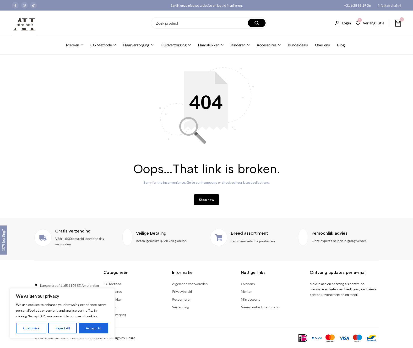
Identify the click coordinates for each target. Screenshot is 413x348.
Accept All (93, 328)
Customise (31, 328)
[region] (62, 313)
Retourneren (181, 299)
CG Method (112, 284)
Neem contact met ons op (260, 307)
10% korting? (3, 240)
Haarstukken (208, 45)
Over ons (322, 45)
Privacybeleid (182, 291)
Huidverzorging (174, 45)
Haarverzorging (136, 45)
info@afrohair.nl (389, 5)
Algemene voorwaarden (190, 284)
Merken (72, 45)
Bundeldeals (298, 45)
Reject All (62, 328)
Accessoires (267, 45)
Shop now (206, 200)
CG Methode (101, 45)
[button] (370, 23)
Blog (341, 45)
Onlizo (130, 338)
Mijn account (250, 299)
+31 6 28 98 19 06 (357, 5)
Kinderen (238, 45)
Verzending (180, 307)
